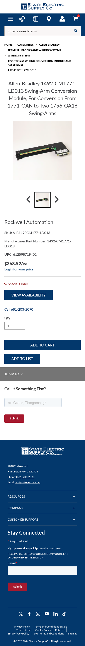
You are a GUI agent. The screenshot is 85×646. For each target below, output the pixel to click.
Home (8, 44)
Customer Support (23, 519)
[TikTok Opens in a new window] (64, 614)
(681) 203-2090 (25, 477)
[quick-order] (35, 19)
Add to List (22, 358)
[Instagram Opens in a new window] (38, 614)
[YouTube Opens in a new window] (47, 614)
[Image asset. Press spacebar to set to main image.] (42, 200)
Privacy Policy (22, 626)
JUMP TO (12, 374)
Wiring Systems (19, 55)
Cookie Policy (43, 630)
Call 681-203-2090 (18, 309)
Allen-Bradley (49, 44)
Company (15, 508)
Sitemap (72, 633)
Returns (59, 630)
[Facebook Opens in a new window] (29, 614)
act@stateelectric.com (27, 482)
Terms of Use (23, 630)
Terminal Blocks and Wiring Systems (34, 50)
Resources (16, 496)
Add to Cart (42, 345)
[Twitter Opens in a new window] (21, 614)
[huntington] (49, 19)
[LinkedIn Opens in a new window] (55, 614)
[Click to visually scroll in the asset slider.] (28, 200)
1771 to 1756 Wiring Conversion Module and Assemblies (39, 62)
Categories (25, 44)
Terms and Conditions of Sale (50, 626)
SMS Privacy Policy (18, 633)
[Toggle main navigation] (10, 19)
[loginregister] (62, 19)
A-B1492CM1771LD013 (22, 70)
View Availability (28, 295)
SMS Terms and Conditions (49, 633)
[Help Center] (22, 19)
